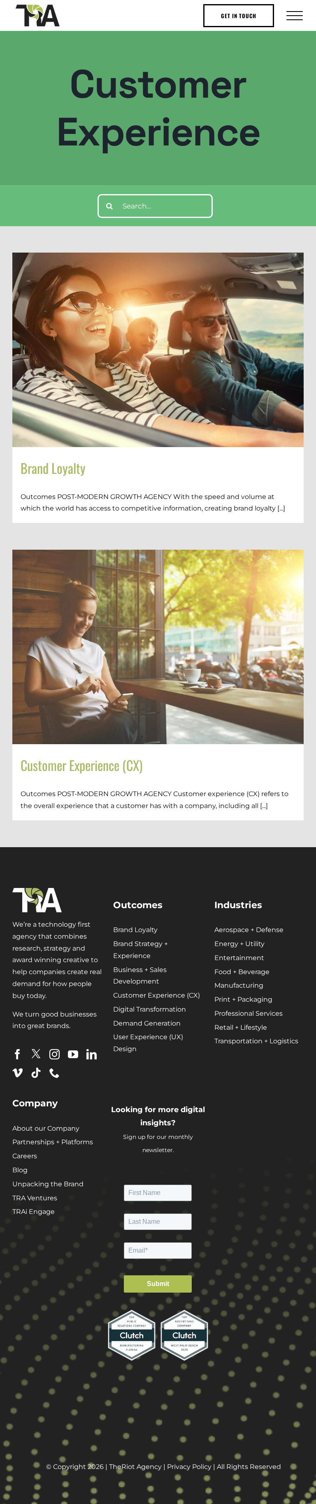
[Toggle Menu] (293, 15)
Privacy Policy (189, 1467)
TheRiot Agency (135, 1467)
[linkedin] (91, 1054)
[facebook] (17, 1054)
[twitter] (36, 1054)
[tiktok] (36, 1073)
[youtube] (73, 1054)
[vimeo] (17, 1073)
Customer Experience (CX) (81, 765)
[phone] (54, 1073)
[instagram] (54, 1054)
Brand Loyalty (53, 468)
